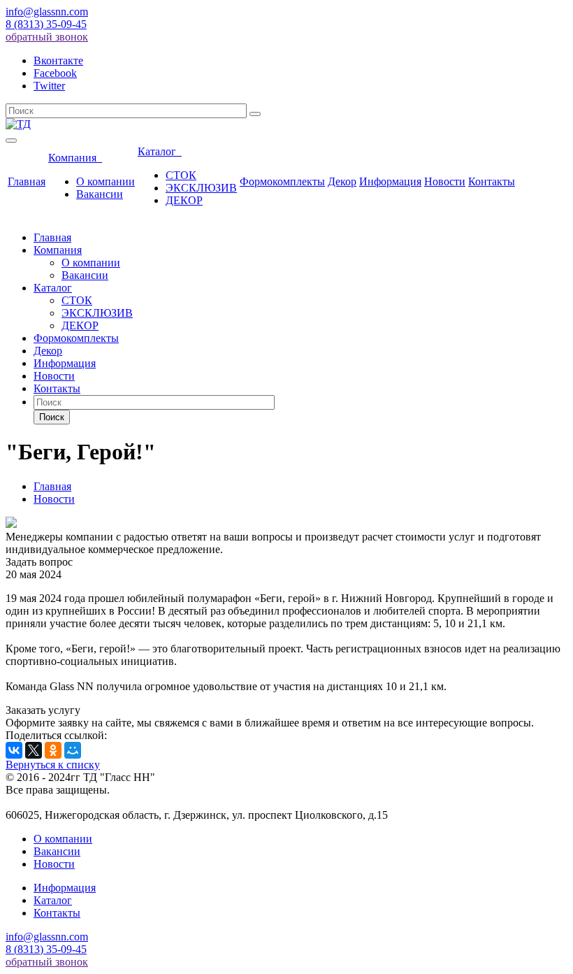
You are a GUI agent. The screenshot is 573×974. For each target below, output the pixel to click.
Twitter (49, 86)
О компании (105, 181)
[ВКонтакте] (14, 750)
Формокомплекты (282, 181)
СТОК (181, 175)
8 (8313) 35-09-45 (46, 24)
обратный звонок (47, 37)
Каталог (160, 151)
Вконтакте (58, 60)
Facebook (55, 73)
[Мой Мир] (72, 750)
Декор (342, 181)
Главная (26, 181)
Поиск (51, 417)
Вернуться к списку (53, 765)
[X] (33, 750)
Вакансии (99, 194)
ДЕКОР (184, 200)
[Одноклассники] (53, 750)
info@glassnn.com (47, 11)
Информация (390, 181)
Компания (75, 158)
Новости (444, 181)
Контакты (491, 181)
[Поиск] (255, 114)
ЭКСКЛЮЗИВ (201, 188)
